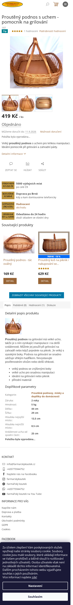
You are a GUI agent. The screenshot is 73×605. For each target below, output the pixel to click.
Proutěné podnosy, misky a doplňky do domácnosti (47, 394)
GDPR (5, 524)
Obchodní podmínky (13, 520)
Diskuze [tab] (51, 305)
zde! (34, 577)
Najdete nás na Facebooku (22, 474)
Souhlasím (35, 597)
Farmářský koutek (17, 483)
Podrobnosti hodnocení (52, 31)
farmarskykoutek (16, 479)
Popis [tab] (8, 305)
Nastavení (35, 586)
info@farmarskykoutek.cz (21, 464)
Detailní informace (12, 153)
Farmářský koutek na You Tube (24, 493)
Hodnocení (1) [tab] (36, 305)
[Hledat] (47, 4)
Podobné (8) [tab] (19, 305)
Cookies (6, 529)
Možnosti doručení (50, 131)
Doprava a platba (11, 512)
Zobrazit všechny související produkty (36, 295)
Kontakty (7, 516)
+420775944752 (15, 469)
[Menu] (65, 4)
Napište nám (9, 507)
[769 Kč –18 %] (54, 243)
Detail (10, 281)
